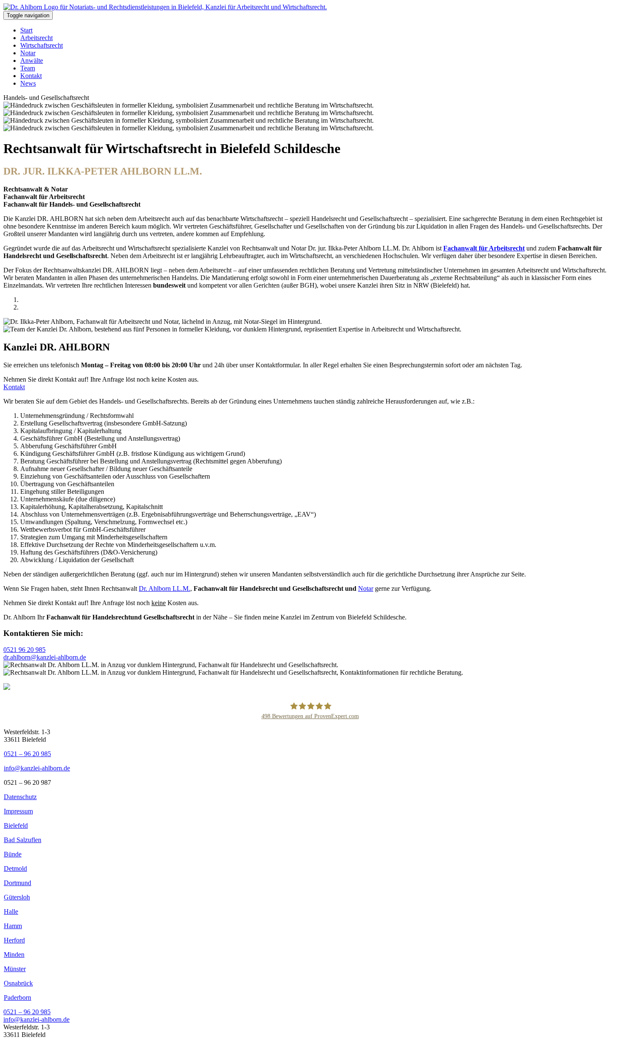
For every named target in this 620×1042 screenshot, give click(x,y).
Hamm (13, 925)
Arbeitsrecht (36, 37)
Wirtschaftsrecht (41, 45)
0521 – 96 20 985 (27, 753)
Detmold (15, 868)
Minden (14, 954)
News (28, 83)
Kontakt (31, 75)
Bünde (13, 854)
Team (27, 68)
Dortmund (17, 882)
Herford (14, 940)
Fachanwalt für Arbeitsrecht (484, 248)
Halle (11, 911)
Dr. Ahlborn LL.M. (164, 588)
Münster (15, 968)
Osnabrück (18, 983)
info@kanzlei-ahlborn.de (37, 768)
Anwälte (31, 60)
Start (26, 30)
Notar (27, 53)
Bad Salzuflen (22, 839)
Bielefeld (16, 825)
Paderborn (17, 997)
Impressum (18, 811)
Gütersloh (17, 897)
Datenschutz (20, 796)
